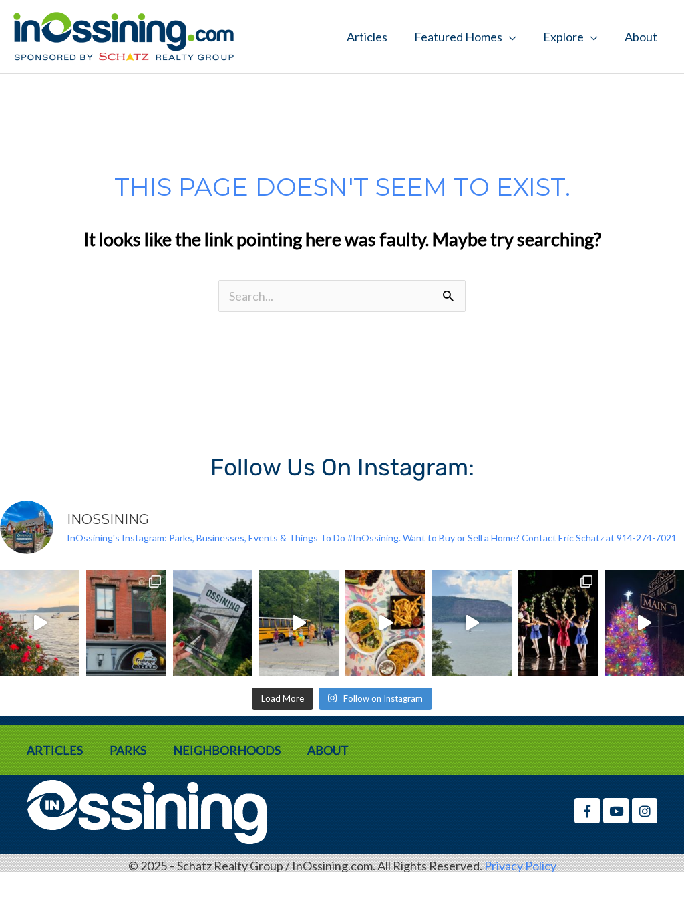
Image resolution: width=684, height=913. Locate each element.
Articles (367, 36)
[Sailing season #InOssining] (471, 623)
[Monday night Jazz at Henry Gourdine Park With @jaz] (39, 623)
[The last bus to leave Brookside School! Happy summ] (299, 623)
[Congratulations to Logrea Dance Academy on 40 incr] (558, 623)
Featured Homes (458, 36)
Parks (128, 750)
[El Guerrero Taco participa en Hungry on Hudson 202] (385, 623)
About (641, 36)
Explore (563, 36)
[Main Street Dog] (126, 623)
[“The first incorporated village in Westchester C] (212, 623)
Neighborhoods (227, 750)
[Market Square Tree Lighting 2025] (644, 623)
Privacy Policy (520, 865)
